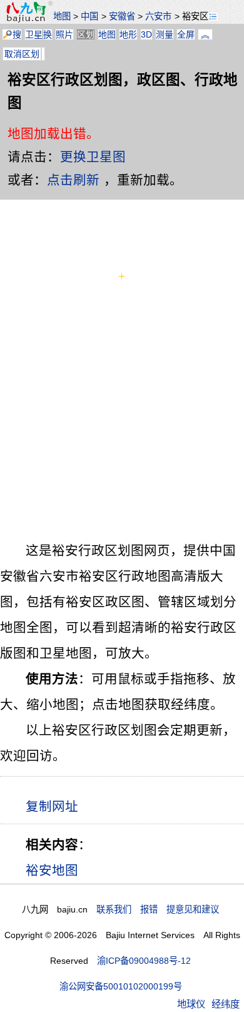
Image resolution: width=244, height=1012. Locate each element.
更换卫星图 (93, 157)
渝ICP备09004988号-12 (144, 961)
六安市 (158, 16)
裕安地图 (52, 870)
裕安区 (195, 16)
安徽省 (122, 16)
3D (146, 34)
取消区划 (21, 54)
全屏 (186, 34)
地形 (128, 34)
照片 (64, 34)
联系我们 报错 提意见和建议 (157, 909)
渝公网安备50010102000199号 (120, 986)
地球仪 (191, 1004)
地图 (62, 16)
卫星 (34, 34)
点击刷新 (73, 180)
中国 (89, 16)
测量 (164, 34)
